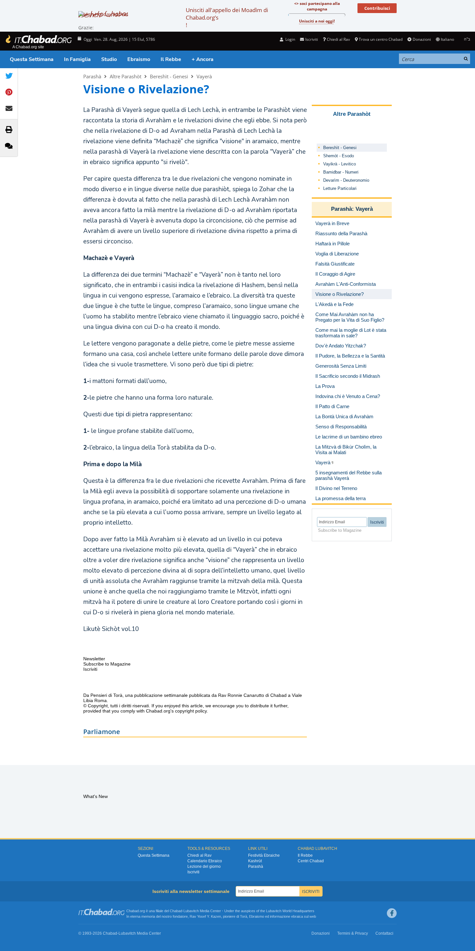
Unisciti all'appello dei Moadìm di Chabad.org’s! (227, 17)
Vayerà (204, 76)
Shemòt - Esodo (338, 155)
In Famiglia (77, 59)
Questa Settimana (32, 59)
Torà (243, 916)
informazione (280, 916)
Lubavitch (191, 911)
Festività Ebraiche (264, 855)
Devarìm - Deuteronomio (346, 180)
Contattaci (384, 933)
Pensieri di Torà (106, 695)
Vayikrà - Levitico (339, 163)
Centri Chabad (311, 861)
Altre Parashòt (125, 76)
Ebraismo (138, 59)
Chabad (176, 911)
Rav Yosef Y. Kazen (205, 916)
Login (289, 39)
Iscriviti (193, 872)
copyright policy (191, 710)
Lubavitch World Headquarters (290, 911)
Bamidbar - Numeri (340, 172)
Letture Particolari (339, 188)
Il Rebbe (171, 59)
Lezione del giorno (204, 866)
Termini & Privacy (352, 933)
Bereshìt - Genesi (169, 76)
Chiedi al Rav (338, 39)
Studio (109, 59)
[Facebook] (392, 913)
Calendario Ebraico (204, 861)
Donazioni (422, 39)
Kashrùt (255, 861)
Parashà (92, 76)
